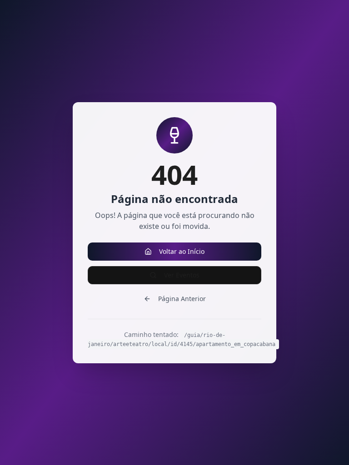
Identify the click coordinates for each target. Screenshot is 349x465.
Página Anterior (182, 298)
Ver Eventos (181, 275)
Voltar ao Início (181, 251)
